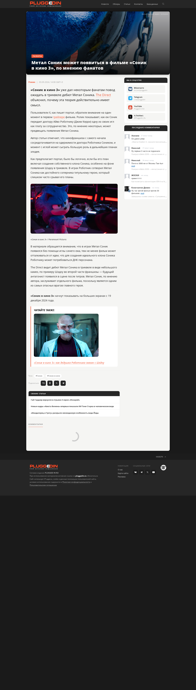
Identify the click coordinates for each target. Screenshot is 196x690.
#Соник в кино (53, 376)
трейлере (59, 117)
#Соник (39, 376)
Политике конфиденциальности (76, 482)
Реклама (121, 476)
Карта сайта (123, 473)
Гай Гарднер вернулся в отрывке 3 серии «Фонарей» (55, 400)
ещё (133, 166)
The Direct (103, 95)
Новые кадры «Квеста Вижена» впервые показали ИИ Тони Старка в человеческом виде (72, 406)
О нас (120, 469)
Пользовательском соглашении (43, 485)
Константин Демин (140, 187)
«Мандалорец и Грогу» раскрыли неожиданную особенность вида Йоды (65, 413)
